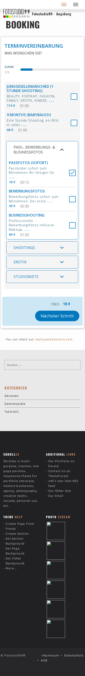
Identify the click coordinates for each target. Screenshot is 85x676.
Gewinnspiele (15, 403)
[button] (42, 149)
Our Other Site (59, 490)
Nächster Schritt (57, 316)
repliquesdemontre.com (54, 339)
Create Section (17, 533)
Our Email (56, 495)
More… (11, 568)
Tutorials (12, 411)
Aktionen (12, 395)
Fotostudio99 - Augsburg (52, 13)
